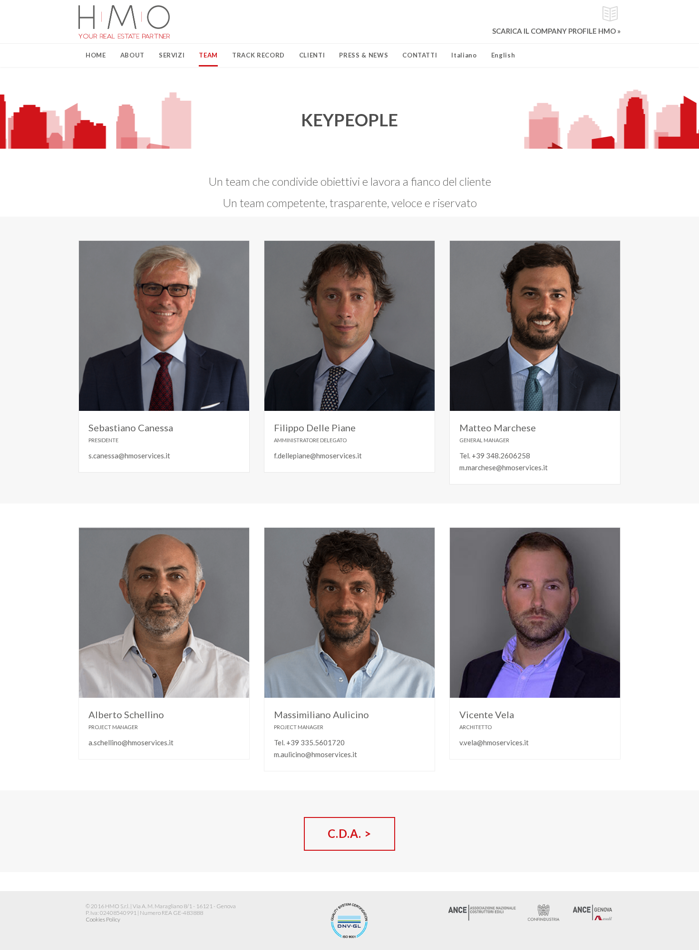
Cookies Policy (103, 919)
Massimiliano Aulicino (321, 714)
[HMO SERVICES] (124, 21)
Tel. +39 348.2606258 (494, 455)
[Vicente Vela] (535, 613)
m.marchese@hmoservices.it (503, 467)
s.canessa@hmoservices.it (129, 455)
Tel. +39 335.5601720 (309, 742)
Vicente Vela (486, 714)
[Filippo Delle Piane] (349, 326)
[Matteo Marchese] (535, 326)
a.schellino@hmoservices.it (131, 742)
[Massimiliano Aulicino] (349, 613)
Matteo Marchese (497, 427)
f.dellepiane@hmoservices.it (318, 455)
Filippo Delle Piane (315, 427)
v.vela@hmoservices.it (494, 742)
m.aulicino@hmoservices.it (315, 754)
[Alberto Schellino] (164, 613)
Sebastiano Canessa (130, 427)
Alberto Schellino (126, 714)
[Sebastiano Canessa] (164, 326)
